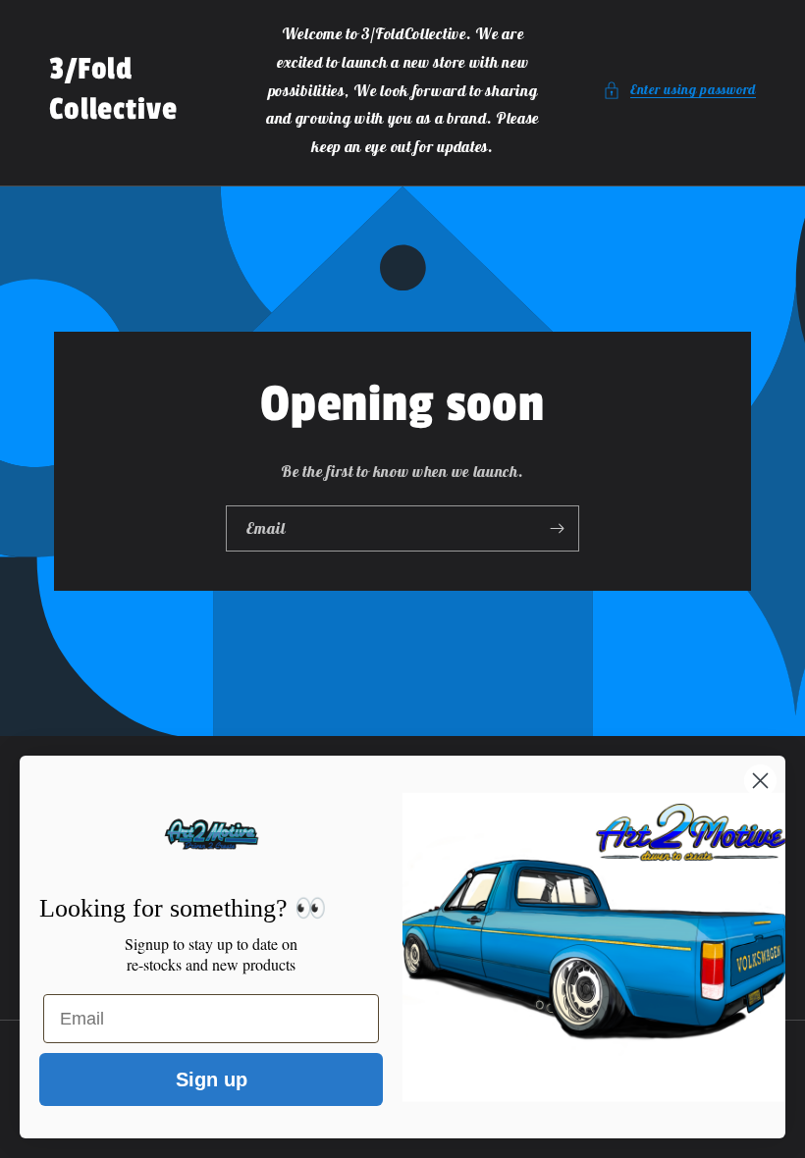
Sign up (211, 1079)
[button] (679, 90)
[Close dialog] (760, 780)
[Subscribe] (556, 528)
